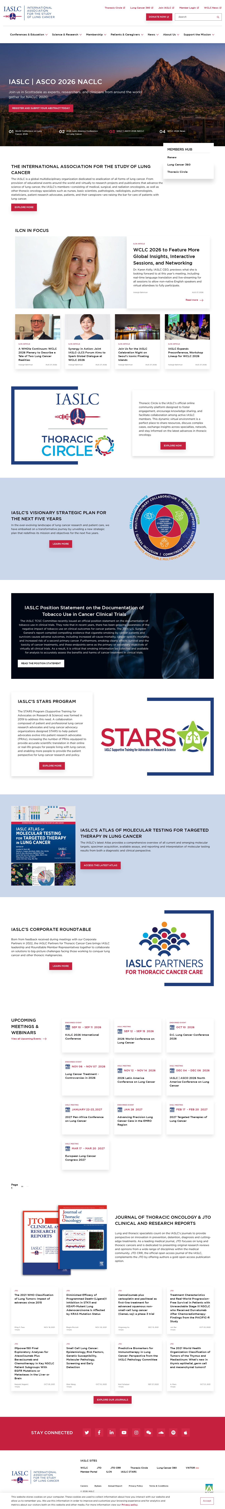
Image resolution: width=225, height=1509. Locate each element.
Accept (207, 1501)
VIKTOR (190, 1468)
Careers (84, 1486)
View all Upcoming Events (26, 1039)
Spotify (173, 1432)
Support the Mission (197, 34)
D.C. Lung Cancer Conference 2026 (189, 1037)
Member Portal (88, 1472)
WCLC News (211, 8)
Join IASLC (164, 8)
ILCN (109, 1472)
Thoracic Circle (113, 8)
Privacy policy (130, 1505)
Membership (94, 34)
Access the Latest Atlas (100, 865)
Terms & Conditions (158, 1486)
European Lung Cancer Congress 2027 (80, 1158)
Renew (172, 157)
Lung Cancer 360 (140, 8)
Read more (192, 300)
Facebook (99, 1432)
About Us (169, 34)
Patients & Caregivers (125, 34)
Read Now (19, 108)
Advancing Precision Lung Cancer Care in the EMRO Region (135, 1121)
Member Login (187, 8)
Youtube (124, 1432)
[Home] (29, 13)
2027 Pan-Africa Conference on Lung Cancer (84, 1119)
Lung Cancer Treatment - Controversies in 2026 (82, 1076)
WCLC (84, 1468)
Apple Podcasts (186, 1432)
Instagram (136, 1432)
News (151, 34)
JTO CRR (116, 1468)
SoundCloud (161, 1432)
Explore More (24, 207)
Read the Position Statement (41, 663)
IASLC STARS (129, 1472)
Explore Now (173, 446)
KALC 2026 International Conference (82, 1037)
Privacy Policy (136, 1486)
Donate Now (157, 17)
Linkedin (111, 1432)
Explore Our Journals (112, 1400)
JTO (99, 1468)
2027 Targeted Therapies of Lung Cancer (188, 1119)
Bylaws (98, 1486)
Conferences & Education (27, 34)
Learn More (61, 544)
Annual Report (115, 1486)
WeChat (148, 1432)
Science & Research (65, 34)
